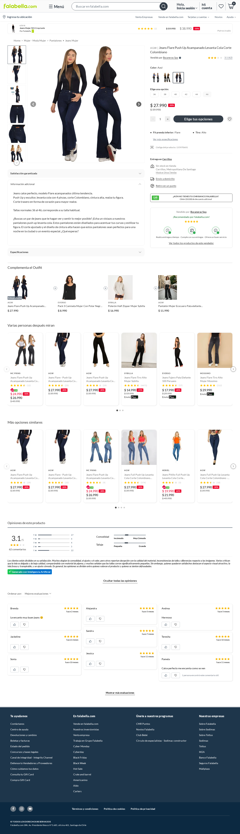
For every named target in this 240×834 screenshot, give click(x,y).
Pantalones (56, 40)
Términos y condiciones (85, 808)
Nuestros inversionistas (86, 729)
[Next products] (233, 369)
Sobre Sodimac (207, 729)
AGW (153, 47)
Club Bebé (141, 735)
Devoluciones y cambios (23, 735)
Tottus (202, 746)
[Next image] (139, 104)
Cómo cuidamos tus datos (24, 768)
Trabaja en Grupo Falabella (87, 740)
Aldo (76, 785)
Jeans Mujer (71, 40)
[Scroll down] (17, 162)
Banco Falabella (207, 757)
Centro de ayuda (19, 729)
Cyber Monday (81, 746)
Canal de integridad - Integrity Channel (31, 757)
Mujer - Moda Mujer (35, 40)
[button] (120, 6)
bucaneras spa (198, 211)
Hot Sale (77, 768)
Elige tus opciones (198, 119)
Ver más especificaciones (165, 139)
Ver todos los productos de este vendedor (191, 243)
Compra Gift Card (20, 779)
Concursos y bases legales (24, 751)
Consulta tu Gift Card (22, 774)
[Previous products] (6, 369)
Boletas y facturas (20, 740)
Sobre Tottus (206, 735)
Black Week (79, 763)
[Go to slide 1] (117, 410)
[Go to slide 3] (123, 410)
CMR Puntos (143, 723)
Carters (77, 791)
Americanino (80, 779)
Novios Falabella (145, 729)
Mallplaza (204, 768)
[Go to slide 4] (124, 507)
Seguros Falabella (208, 763)
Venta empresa (81, 735)
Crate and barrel (82, 774)
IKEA (202, 751)
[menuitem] (196, 17)
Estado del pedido (20, 746)
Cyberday (78, 751)
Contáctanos (17, 723)
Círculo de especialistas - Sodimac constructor (161, 740)
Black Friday (80, 757)
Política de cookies (114, 808)
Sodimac (203, 740)
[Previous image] (33, 104)
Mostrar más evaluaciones (120, 692)
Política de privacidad (143, 808)
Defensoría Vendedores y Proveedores (31, 763)
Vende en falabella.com (85, 723)
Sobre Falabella (207, 723)
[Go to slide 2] (120, 410)
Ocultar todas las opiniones (120, 580)
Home (17, 40)
